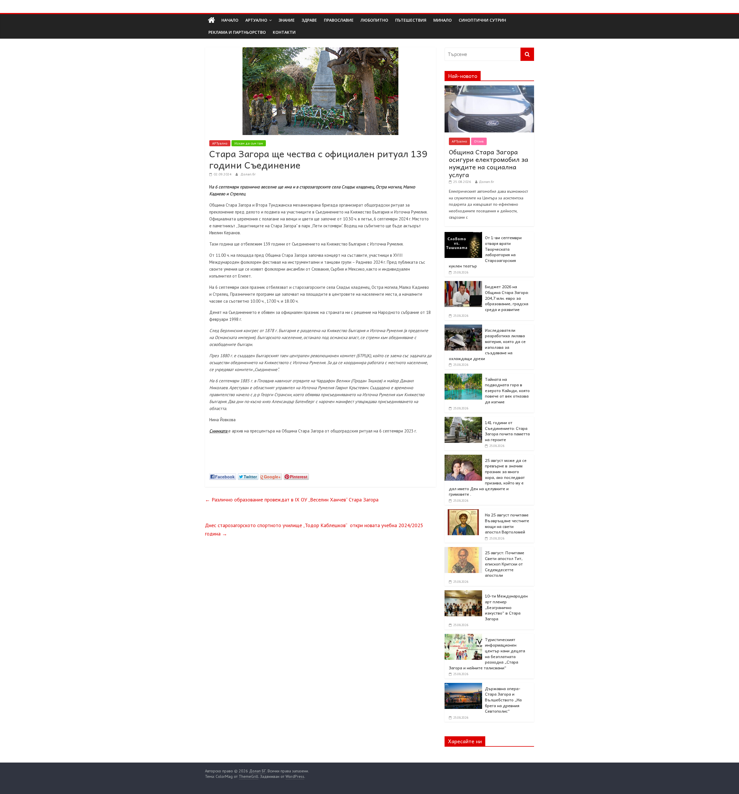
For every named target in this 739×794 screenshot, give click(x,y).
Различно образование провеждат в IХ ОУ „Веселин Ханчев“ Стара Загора (291, 499)
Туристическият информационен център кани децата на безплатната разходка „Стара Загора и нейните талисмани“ (487, 653)
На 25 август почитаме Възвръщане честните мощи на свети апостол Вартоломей (507, 523)
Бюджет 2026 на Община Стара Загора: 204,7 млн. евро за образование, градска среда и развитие (507, 297)
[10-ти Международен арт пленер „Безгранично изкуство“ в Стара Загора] (463, 593)
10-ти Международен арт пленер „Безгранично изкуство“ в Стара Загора (506, 607)
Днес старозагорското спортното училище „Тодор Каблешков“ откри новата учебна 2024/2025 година (314, 529)
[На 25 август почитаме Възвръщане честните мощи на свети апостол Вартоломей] (463, 512)
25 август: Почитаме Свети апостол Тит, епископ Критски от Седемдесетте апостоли (504, 563)
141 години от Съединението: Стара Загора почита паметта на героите (507, 431)
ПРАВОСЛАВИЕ (339, 20)
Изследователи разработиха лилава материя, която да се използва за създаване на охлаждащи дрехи (487, 344)
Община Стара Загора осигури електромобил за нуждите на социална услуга (488, 163)
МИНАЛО (442, 20)
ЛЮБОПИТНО (374, 20)
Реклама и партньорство (237, 32)
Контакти (284, 32)
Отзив (479, 141)
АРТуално (256, 20)
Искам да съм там (248, 143)
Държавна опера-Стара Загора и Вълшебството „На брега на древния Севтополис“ (503, 699)
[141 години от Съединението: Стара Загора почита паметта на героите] (463, 420)
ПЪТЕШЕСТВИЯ (410, 20)
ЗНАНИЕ (287, 20)
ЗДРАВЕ (309, 20)
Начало (229, 20)
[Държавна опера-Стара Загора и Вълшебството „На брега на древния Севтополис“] (463, 686)
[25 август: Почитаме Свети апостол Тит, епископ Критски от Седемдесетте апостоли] (463, 550)
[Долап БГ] (211, 20)
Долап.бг (248, 174)
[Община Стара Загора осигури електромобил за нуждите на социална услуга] (489, 88)
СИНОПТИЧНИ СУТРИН (482, 20)
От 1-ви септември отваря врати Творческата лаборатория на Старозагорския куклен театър (485, 251)
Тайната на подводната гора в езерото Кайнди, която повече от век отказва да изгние (507, 390)
